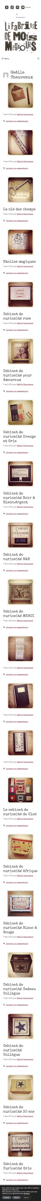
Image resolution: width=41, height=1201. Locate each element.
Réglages (27, 1194)
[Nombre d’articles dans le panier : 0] (17, 14)
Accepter (6, 1197)
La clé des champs (19, 209)
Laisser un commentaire (17, 121)
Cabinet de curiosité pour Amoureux (17, 375)
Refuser (16, 1197)
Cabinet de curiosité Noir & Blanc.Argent (19, 498)
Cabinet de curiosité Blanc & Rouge (20, 928)
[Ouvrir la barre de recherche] (38, 59)
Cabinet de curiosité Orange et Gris (19, 437)
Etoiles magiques (19, 262)
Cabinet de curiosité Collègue (13, 1050)
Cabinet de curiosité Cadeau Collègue (19, 989)
